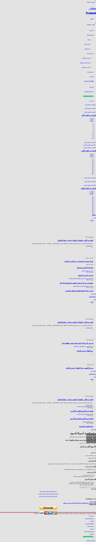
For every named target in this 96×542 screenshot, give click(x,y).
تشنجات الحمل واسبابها (85, 267)
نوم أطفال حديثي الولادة (85, 351)
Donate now (88, 81)
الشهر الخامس (48, 493)
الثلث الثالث (81, 443)
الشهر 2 (91, 119)
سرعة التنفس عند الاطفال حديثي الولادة (79, 368)
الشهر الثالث (42, 491)
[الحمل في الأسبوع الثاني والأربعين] (85, 406)
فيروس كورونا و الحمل (85, 275)
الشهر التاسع (42, 496)
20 (92, 166)
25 (92, 172)
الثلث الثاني (87, 443)
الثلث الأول (93, 443)
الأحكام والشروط (89, 523)
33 (92, 204)
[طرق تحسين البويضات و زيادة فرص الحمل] (85, 256)
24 (92, 171)
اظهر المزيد (93, 293)
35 (92, 206)
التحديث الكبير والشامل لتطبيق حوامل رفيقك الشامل (75, 240)
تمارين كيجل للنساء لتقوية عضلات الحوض (79, 291)
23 (92, 170)
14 (92, 159)
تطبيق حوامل (90, 72)
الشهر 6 (91, 156)
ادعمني (91, 528)
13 (92, 138)
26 (92, 174)
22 (92, 169)
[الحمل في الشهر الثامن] (90, 181)
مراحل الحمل (87, 44)
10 (92, 134)
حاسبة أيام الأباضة (86, 58)
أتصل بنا (91, 76)
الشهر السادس (41, 493)
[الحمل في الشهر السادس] (89, 147)
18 (92, 164)
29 (92, 199)
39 (92, 211)
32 (92, 202)
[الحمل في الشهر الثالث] (90, 112)
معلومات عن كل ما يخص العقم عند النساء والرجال (76, 283)
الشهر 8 (91, 192)
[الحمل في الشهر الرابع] (90, 142)
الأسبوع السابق (91, 487)
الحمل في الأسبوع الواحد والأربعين (81, 418)
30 (92, 200)
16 (92, 161)
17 (92, 162)
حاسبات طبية (90, 53)
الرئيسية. (91, 30)
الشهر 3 (91, 121)
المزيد (94, 217)
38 (92, 210)
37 (92, 209)
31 (92, 201)
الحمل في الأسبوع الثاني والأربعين (81, 411)
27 (92, 196)
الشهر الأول (54, 491)
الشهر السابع (54, 496)
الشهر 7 (91, 191)
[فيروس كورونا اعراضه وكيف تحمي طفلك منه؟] (85, 338)
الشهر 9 (91, 194)
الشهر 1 (91, 118)
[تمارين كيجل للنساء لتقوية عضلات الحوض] (83, 286)
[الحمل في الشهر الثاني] (90, 108)
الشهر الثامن (48, 496)
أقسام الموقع (90, 35)
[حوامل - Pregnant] (91, 24)
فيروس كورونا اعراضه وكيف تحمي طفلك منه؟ (77, 343)
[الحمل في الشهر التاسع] (90, 185)
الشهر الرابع (55, 493)
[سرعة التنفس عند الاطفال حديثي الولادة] (85, 363)
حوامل (88, 39)
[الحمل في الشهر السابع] (90, 177)
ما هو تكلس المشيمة (86, 426)
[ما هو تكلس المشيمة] (88, 421)
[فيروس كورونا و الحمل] (87, 270)
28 (92, 197)
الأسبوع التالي (84, 487)
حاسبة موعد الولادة (86, 67)
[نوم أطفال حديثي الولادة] (83, 346)
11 (92, 136)
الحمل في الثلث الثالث (88, 188)
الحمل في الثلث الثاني (88, 151)
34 (92, 205)
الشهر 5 (91, 155)
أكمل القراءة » (88, 246)
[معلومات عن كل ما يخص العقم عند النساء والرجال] (81, 278)
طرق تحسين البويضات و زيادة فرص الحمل (78, 261)
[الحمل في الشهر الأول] (90, 104)
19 (92, 165)
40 (92, 213)
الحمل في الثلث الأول (88, 115)
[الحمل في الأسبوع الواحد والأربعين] (84, 414)
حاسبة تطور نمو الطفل (85, 62)
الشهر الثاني (48, 491)
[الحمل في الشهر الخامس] (89, 145)
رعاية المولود (87, 48)
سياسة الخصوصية (89, 518)
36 (92, 207)
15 (92, 160)
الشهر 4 (91, 153)
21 (92, 167)
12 (92, 137)
